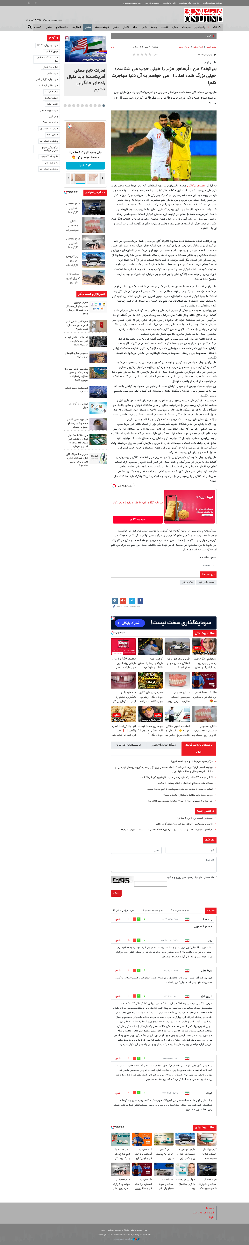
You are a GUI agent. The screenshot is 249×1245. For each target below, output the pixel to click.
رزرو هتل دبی (51, 163)
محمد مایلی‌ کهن (206, 582)
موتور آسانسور (51, 52)
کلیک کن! (85, 165)
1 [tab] (103, 105)
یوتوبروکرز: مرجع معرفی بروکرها (50, 149)
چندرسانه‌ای (61, 27)
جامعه (154, 27)
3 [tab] (95, 105)
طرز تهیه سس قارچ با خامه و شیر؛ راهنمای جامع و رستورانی (77, 423)
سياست (186, 27)
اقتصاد (164, 27)
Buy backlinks (50, 122)
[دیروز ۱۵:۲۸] (98, 341)
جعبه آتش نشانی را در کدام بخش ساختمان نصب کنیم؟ (77, 325)
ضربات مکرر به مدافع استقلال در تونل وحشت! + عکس (185, 783)
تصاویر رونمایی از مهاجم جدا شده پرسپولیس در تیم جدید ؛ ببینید (180, 789)
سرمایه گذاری (137, 519)
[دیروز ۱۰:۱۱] (98, 408)
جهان (175, 27)
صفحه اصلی (211, 47)
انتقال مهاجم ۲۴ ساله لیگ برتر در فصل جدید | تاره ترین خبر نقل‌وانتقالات (176, 777)
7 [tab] (78, 105)
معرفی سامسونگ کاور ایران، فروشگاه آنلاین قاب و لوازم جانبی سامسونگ (77, 460)
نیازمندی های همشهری (189, 3)
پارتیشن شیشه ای (49, 141)
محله (135, 27)
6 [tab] (82, 105)
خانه (215, 27)
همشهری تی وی (152, 3)
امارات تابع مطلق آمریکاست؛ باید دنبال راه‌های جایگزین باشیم (86, 80)
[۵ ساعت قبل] (85, 49)
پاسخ (117, 919)
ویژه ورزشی (187, 582)
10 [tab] (65, 105)
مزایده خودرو (51, 92)
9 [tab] (69, 105)
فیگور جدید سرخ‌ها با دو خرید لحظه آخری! (192, 762)
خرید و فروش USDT (47, 45)
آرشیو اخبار (200, 27)
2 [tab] (99, 105)
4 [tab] (90, 105)
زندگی (126, 27)
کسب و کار (36, 27)
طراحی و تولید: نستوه (123, 1239)
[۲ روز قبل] (98, 424)
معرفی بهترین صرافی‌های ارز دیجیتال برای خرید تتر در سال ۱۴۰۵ (77, 308)
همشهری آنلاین (201, 15)
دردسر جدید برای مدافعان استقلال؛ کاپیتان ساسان (188, 795)
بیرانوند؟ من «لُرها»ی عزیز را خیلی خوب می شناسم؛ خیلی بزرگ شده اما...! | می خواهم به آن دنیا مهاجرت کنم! (164, 76)
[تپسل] (114, 486)
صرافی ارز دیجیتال (49, 129)
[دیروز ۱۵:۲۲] (98, 373)
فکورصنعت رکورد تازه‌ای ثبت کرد (76, 390)
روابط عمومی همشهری (132, 3)
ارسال (116, 893)
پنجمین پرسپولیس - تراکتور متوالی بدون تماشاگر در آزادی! (184, 824)
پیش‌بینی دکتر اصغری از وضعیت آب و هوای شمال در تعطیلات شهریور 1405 (76, 374)
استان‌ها (76, 27)
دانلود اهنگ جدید (49, 157)
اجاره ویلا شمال (50, 67)
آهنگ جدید (52, 104)
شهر (144, 27)
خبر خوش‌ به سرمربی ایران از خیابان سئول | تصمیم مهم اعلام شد (180, 801)
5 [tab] (86, 105)
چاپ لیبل (53, 116)
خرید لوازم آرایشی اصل (47, 79)
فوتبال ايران (184, 47)
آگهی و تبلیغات (169, 3)
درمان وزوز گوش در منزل (78, 406)
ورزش (88, 27)
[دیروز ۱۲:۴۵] (98, 392)
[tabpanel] (85, 65)
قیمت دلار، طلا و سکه (203, 1213)
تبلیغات (210, 1217)
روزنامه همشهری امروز (212, 3)
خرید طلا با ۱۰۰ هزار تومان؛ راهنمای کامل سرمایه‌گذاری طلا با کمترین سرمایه (78, 441)
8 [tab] (73, 105)
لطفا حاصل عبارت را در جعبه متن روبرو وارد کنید (192, 877)
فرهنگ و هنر (102, 27)
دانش (116, 27)
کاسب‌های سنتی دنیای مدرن (197, 36)
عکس (49, 27)
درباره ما (210, 1208)
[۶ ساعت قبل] (98, 307)
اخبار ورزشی (198, 47)
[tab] (199, 748)
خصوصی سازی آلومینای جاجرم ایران (76, 355)
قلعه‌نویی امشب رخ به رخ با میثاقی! (195, 818)
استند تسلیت (51, 98)
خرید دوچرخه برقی (49, 110)
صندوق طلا (52, 135)
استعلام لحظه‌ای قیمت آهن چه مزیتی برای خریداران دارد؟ (76, 341)
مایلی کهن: (210, 62)
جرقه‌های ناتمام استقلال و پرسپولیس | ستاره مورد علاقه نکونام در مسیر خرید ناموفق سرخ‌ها (167, 830)
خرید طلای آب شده (48, 85)
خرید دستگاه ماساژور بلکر (47, 59)
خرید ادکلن (52, 73)
